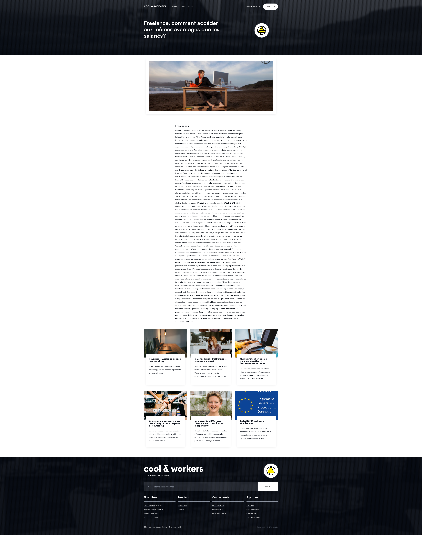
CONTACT (270, 7)
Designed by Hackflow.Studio (267, 527)
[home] (155, 6)
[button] (174, 6)
